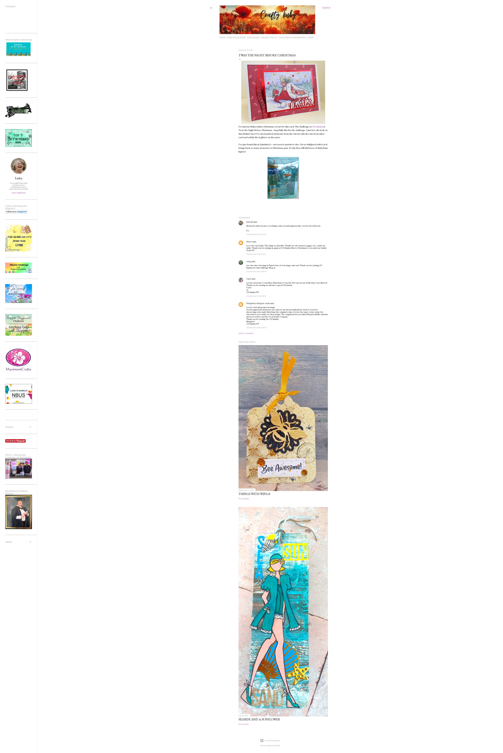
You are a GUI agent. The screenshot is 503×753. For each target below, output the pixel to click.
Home (222, 37)
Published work (236, 37)
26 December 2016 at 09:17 (256, 328)
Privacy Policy (269, 37)
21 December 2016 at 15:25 (256, 254)
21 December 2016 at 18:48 (256, 271)
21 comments (244, 724)
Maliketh (277, 745)
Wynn (249, 242)
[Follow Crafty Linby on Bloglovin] (16, 213)
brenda (249, 222)
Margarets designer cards (258, 303)
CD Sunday (317, 126)
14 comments (244, 499)
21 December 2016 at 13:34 (256, 234)
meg (248, 261)
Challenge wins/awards (292, 37)
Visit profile (19, 193)
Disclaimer (253, 37)
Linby (18, 178)
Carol (248, 279)
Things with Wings (254, 494)
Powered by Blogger (272, 740)
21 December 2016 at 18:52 (256, 296)
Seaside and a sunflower (259, 719)
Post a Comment (246, 333)
